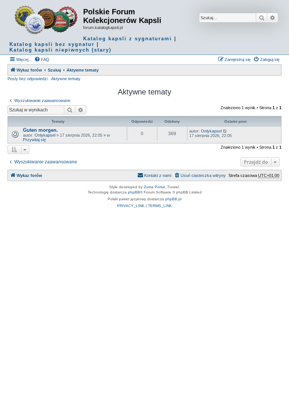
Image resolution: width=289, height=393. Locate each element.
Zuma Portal (154, 187)
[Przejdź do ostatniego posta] (225, 131)
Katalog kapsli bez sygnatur (51, 44)
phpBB (134, 192)
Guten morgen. (40, 130)
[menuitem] (41, 59)
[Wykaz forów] (46, 20)
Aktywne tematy (66, 78)
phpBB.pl (173, 199)
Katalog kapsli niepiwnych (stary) (60, 50)
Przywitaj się (34, 139)
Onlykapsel (45, 135)
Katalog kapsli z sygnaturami (127, 38)
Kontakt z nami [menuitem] (157, 175)
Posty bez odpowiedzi (27, 78)
